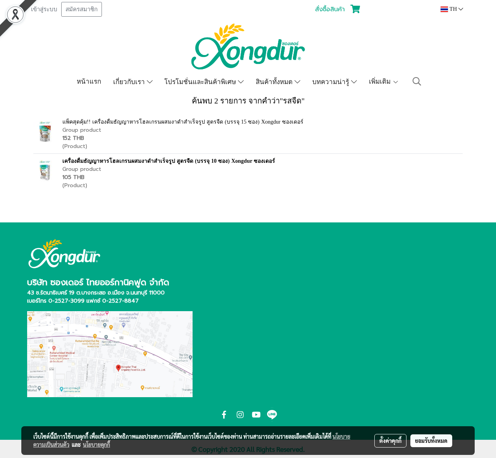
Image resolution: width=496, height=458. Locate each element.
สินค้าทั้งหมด (275, 81)
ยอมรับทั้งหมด (431, 440)
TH (453, 9)
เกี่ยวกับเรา (130, 81)
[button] (416, 81)
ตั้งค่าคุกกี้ (390, 440)
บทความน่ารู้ (331, 81)
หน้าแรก (89, 81)
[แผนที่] (110, 353)
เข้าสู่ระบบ (44, 9)
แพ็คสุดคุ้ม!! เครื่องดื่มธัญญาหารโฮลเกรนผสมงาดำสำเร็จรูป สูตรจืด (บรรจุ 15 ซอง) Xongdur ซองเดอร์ (182, 122)
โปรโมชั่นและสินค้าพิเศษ (201, 81)
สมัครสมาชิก (81, 9)
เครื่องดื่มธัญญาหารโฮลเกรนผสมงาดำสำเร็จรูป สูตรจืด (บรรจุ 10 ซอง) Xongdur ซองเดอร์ (168, 161)
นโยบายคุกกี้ (96, 444)
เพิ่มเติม (381, 81)
